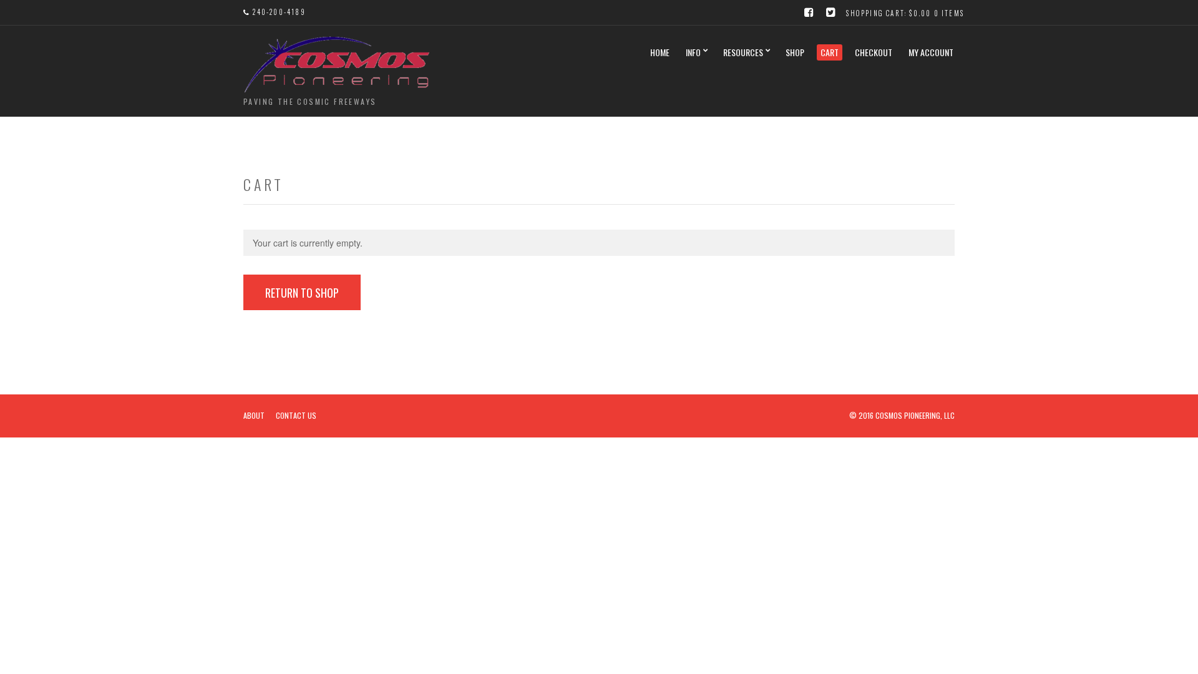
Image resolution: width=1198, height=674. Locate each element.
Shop (795, 52)
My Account (930, 52)
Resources (743, 52)
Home (660, 52)
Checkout (873, 52)
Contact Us (296, 415)
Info (693, 52)
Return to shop (302, 293)
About (254, 415)
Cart (830, 52)
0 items (949, 13)
